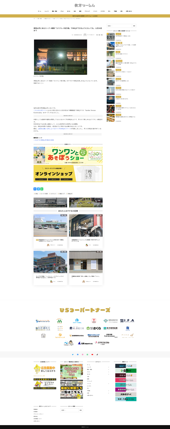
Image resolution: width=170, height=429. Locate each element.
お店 (75, 11)
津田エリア (62, 193)
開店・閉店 (54, 11)
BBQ (36, 193)
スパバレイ (53, 193)
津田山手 (70, 193)
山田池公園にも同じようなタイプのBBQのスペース (54, 129)
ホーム (39, 11)
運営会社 (36, 416)
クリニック (87, 11)
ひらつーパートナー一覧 (39, 375)
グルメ (62, 11)
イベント (95, 11)
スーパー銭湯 (44, 193)
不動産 (115, 11)
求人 (109, 11)
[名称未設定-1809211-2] (61, 56)
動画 (80, 11)
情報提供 (36, 409)
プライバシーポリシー (39, 414)
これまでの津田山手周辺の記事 (44, 140)
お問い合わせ (129, 11)
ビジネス (103, 11)
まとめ (68, 11)
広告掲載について (38, 418)
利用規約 (36, 411)
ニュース (47, 11)
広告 (121, 11)
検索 (134, 26)
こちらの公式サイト (40, 110)
